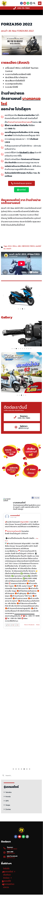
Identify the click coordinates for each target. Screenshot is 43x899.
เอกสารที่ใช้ (7, 881)
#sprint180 (23, 522)
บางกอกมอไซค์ (14, 515)
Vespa (7, 805)
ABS (19, 246)
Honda (8, 796)
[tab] (21, 792)
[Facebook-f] (21, 3)
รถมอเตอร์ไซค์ (8, 871)
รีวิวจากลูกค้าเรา (8, 884)
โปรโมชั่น (6, 868)
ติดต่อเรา (6, 877)
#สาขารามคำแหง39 (13, 531)
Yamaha (8, 792)
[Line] (28, 3)
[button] (39, 3)
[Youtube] (24, 3)
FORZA (32, 246)
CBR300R (25, 246)
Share (37, 625)
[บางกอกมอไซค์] (7, 500)
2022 (10, 246)
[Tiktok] (31, 3)
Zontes (8, 809)
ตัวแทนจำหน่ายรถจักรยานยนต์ (20, 122)
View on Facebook (28, 625)
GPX (7, 800)
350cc (14, 246)
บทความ (6, 887)
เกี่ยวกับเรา (7, 874)
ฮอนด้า (8, 248)
